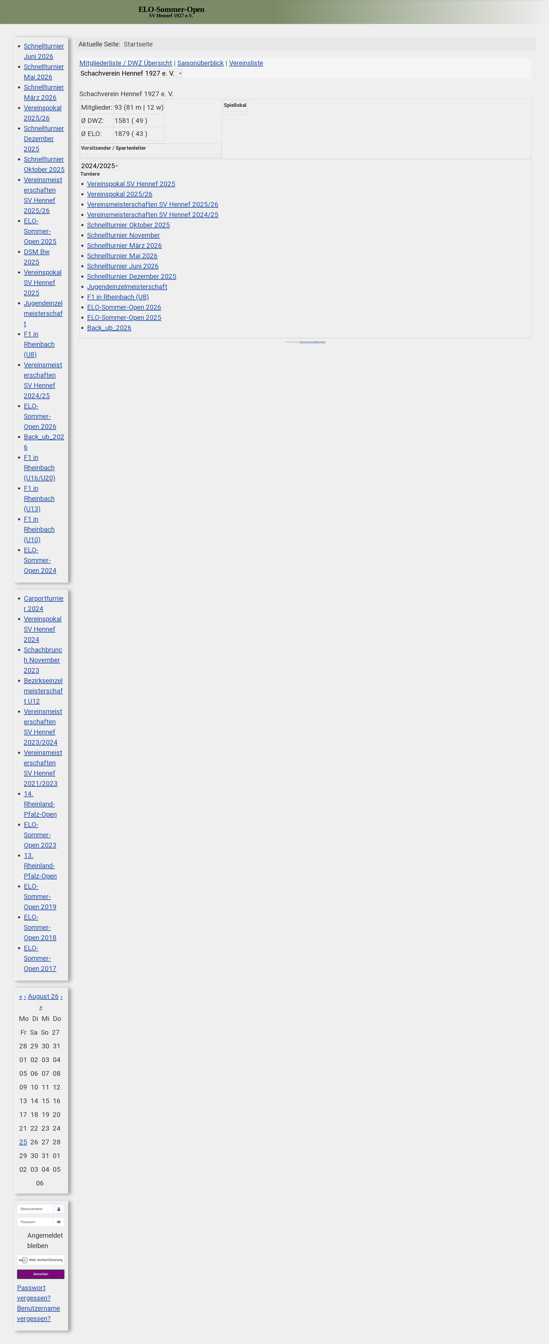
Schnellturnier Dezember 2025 (44, 138)
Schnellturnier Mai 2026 (122, 256)
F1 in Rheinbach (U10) (39, 529)
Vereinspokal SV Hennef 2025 (43, 282)
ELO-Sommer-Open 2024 (40, 560)
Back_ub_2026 (109, 328)
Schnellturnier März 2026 (124, 245)
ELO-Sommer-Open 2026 (40, 416)
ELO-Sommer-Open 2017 (40, 958)
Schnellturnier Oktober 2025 (128, 225)
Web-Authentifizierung (45, 1260)
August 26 (43, 996)
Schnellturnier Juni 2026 (123, 266)
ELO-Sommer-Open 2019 (40, 896)
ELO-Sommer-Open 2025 (40, 231)
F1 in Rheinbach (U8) (39, 344)
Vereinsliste (246, 63)
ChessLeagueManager (312, 342)
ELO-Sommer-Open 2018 (40, 927)
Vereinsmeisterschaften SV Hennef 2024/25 (152, 215)
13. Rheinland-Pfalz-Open (40, 865)
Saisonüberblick (200, 63)
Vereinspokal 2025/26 (119, 194)
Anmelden (40, 1274)
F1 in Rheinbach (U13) (39, 498)
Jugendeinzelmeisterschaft (43, 313)
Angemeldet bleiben (45, 1240)
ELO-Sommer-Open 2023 (40, 834)
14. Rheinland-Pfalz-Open (40, 804)
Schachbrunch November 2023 (43, 660)
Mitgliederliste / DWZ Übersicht (125, 63)
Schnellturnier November (123, 235)
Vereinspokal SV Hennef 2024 (43, 629)
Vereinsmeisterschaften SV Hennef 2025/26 (152, 204)
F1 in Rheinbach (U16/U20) (39, 467)
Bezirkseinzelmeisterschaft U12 (43, 690)
